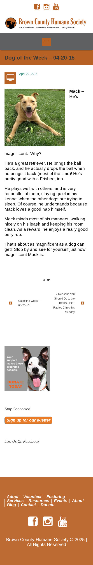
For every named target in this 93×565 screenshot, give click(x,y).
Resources (38, 501)
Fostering (55, 497)
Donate (47, 505)
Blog (11, 505)
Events (60, 501)
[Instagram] (46, 6)
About (78, 501)
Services (15, 501)
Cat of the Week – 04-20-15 (29, 303)
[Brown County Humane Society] (46, 23)
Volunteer (32, 497)
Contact (28, 505)
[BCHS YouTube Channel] (56, 6)
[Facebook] (37, 6)
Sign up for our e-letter (28, 420)
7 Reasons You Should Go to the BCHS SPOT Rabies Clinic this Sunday (64, 303)
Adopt (13, 497)
